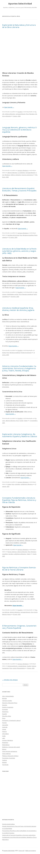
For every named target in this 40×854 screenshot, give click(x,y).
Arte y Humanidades (8, 696)
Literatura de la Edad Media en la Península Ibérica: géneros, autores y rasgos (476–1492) (19, 251)
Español (20, 112)
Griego (4, 729)
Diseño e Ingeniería (7, 707)
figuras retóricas (12, 552)
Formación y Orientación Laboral (11, 720)
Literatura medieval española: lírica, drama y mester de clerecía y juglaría (18, 309)
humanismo (5, 668)
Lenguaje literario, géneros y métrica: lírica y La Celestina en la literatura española (19, 129)
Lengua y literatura (23, 170)
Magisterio (5, 742)
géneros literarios (10, 114)
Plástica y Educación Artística (10, 756)
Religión (4, 762)
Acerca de (21, 850)
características (22, 666)
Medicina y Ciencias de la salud (11, 747)
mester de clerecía (26, 352)
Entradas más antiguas (10, 680)
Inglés (4, 736)
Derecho (4, 705)
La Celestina (21, 172)
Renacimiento (21, 668)
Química (4, 760)
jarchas (16, 294)
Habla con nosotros (30, 850)
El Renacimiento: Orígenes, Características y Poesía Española (19, 627)
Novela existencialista (8, 824)
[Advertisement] (20, 51)
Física (3, 718)
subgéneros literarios (27, 484)
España (29, 666)
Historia (4, 731)
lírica (27, 114)
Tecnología (5, 764)
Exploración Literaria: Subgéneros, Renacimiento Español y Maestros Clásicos (19, 435)
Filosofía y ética (6, 716)
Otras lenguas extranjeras (9, 751)
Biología (4, 698)
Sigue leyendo (9, 107)
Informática (5, 734)
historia (34, 666)
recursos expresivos (27, 175)
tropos (9, 614)
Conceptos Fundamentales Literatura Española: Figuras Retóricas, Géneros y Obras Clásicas (19, 500)
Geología (4, 727)
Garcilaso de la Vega (13, 235)
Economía (5, 709)
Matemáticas (5, 745)
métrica (13, 175)
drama (4, 352)
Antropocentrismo (12, 666)
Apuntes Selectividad (20, 3)
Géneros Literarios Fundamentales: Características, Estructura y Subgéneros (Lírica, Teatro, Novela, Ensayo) (19, 368)
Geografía (5, 725)
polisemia (8, 116)
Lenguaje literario (21, 114)
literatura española (28, 235)
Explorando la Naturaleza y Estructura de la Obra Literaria (19, 26)
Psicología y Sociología (8, 758)
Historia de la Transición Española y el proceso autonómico (19, 835)
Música (4, 749)
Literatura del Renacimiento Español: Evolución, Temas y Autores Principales (19, 189)
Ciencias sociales (7, 700)
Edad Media (10, 294)
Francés (4, 723)
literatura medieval (27, 294)
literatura (32, 114)
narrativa (17, 484)
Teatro (26, 420)
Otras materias (6, 753)
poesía (15, 668)
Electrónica (5, 711)
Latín (3, 738)
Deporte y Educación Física (9, 703)
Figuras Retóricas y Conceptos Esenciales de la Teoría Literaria (19, 568)
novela (21, 420)
